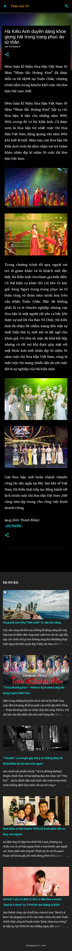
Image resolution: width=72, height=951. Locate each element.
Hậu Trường (13, 526)
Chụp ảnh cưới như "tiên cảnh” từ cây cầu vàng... (32, 622)
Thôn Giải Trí (20, 6)
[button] (7, 54)
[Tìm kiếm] (66, 6)
